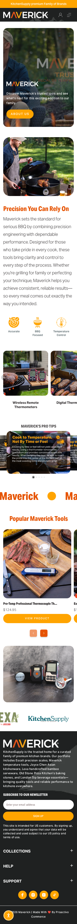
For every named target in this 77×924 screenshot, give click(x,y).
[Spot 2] (65, 679)
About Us (20, 114)
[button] (69, 15)
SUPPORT (12, 881)
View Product (37, 618)
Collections (17, 851)
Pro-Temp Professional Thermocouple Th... (30, 604)
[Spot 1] (37, 673)
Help (8, 866)
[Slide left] (4, 377)
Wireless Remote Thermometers (26, 405)
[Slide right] (72, 377)
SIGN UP (38, 816)
